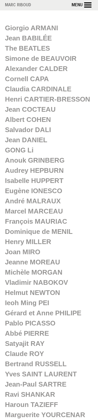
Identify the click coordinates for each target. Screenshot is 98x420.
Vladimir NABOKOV (36, 282)
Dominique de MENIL (39, 231)
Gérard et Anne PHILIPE (43, 313)
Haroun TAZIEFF (31, 405)
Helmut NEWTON (32, 293)
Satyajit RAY (24, 343)
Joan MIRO (22, 252)
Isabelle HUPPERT (34, 181)
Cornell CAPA (27, 79)
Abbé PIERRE (27, 333)
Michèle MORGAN (33, 272)
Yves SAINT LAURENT (41, 374)
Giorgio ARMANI (31, 28)
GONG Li (19, 150)
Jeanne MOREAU (32, 262)
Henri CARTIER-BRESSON (47, 99)
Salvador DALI (28, 130)
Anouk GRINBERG (35, 160)
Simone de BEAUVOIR (41, 58)
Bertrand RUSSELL (36, 364)
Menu (77, 5)
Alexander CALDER (36, 69)
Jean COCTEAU (30, 109)
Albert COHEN (28, 119)
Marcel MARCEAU (34, 211)
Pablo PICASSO (30, 323)
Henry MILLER (28, 242)
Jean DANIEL (26, 140)
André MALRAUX (33, 201)
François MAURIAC (36, 221)
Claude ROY (24, 354)
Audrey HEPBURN (34, 170)
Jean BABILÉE (28, 38)
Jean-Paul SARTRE (35, 384)
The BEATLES (27, 48)
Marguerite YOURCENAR (45, 415)
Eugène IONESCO (33, 191)
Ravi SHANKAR (30, 394)
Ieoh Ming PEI (27, 303)
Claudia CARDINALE (38, 89)
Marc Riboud (18, 5)
